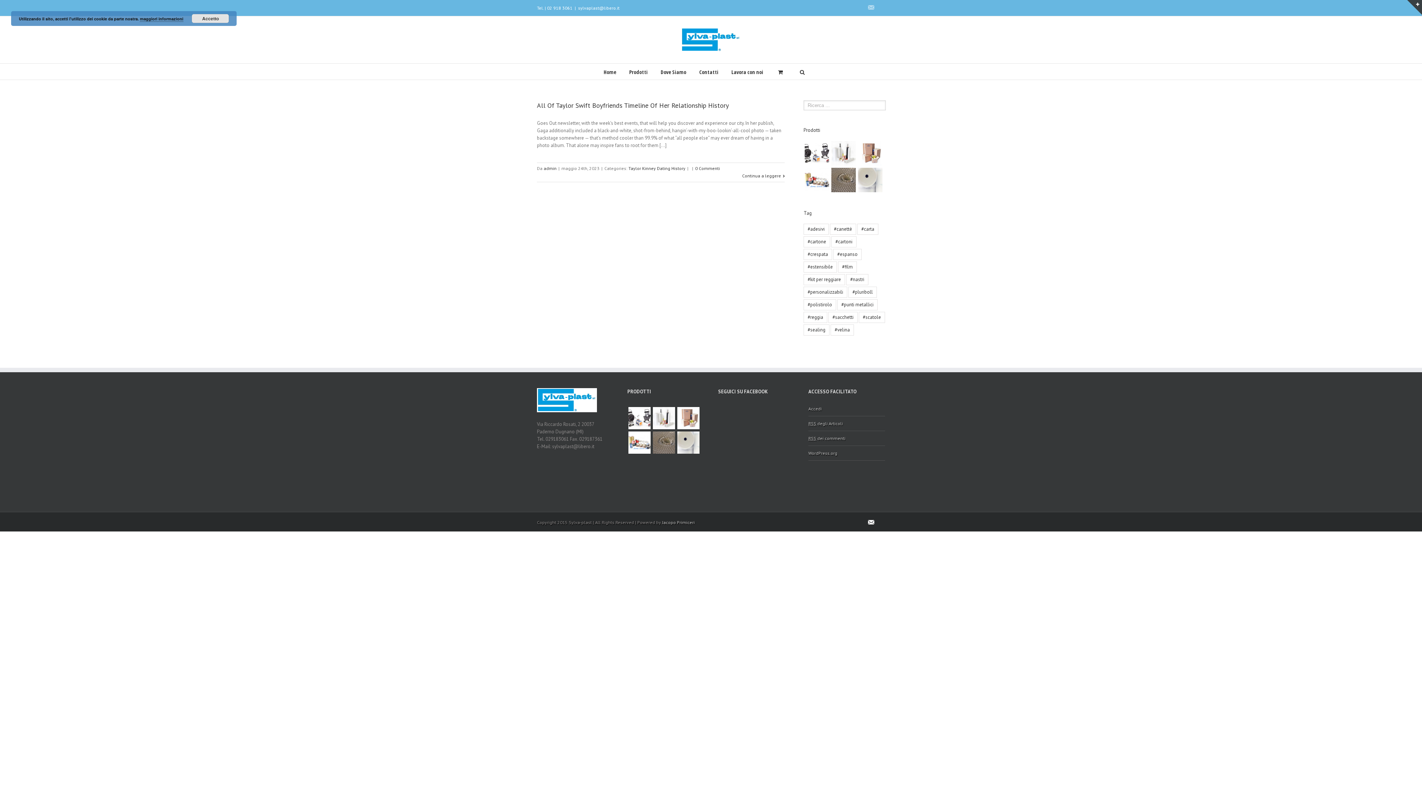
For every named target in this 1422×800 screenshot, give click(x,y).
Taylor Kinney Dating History (656, 168)
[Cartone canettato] (843, 180)
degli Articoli (825, 423)
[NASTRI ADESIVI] (817, 180)
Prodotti (638, 72)
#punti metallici (857, 304)
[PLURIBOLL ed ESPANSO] (870, 180)
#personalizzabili (825, 292)
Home (610, 72)
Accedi (815, 408)
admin (550, 168)
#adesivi (816, 229)
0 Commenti (707, 168)
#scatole (872, 317)
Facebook (883, 7)
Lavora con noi (747, 72)
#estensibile (820, 267)
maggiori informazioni (161, 18)
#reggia (815, 317)
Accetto (210, 18)
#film (847, 267)
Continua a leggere (761, 176)
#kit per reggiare (824, 279)
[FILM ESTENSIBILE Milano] (843, 153)
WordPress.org (822, 453)
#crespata (818, 254)
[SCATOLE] (870, 153)
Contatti (708, 72)
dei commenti (826, 438)
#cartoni (843, 242)
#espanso (847, 254)
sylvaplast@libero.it (599, 8)
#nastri (857, 279)
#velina (842, 330)
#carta (867, 229)
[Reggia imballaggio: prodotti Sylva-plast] (817, 153)
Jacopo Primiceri (678, 522)
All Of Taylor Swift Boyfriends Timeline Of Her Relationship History (633, 105)
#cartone (817, 242)
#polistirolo (820, 304)
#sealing (816, 330)
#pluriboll (862, 292)
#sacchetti (843, 317)
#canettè (843, 229)
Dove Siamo (673, 72)
